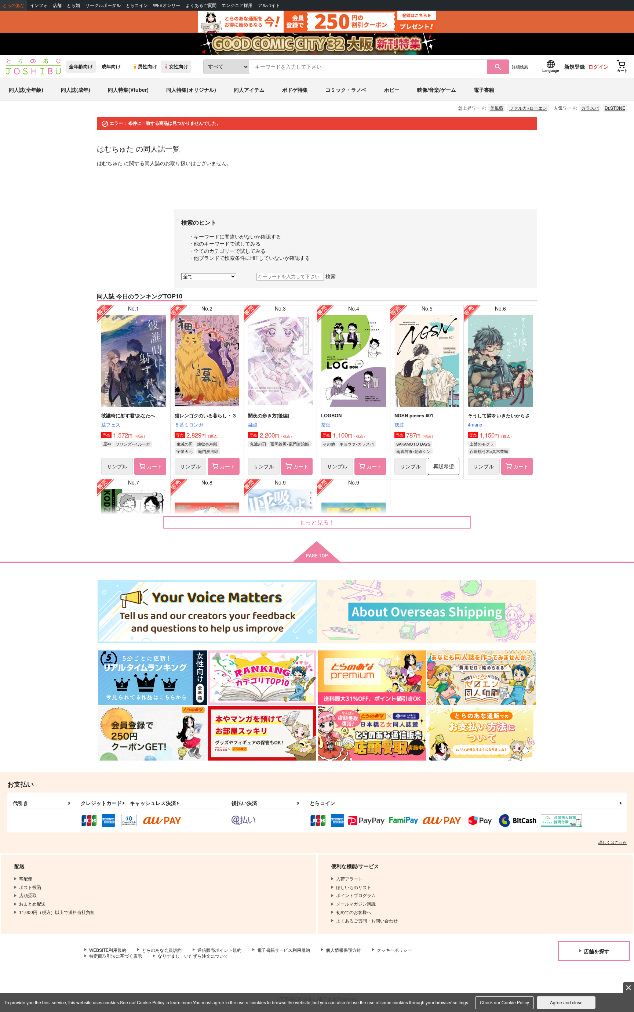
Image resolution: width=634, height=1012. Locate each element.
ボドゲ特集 (295, 89)
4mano (475, 424)
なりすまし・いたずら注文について (193, 956)
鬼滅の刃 (184, 444)
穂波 (399, 424)
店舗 (57, 5)
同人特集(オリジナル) (191, 89)
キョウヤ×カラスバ (356, 444)
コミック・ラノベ (346, 89)
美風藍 (496, 108)
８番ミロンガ (189, 424)
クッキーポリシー (394, 950)
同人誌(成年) (75, 89)
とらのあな (14, 5)
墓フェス (110, 424)
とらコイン (137, 5)
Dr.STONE (615, 108)
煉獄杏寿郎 (207, 444)
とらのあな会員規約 (162, 950)
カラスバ (590, 108)
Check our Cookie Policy (504, 1002)
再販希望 (443, 466)
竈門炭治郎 (208, 451)
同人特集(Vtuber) (128, 89)
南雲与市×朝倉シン (413, 451)
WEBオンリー (166, 5)
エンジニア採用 (237, 5)
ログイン (598, 66)
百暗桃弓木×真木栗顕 (489, 451)
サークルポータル (103, 5)
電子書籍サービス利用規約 (283, 950)
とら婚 (73, 5)
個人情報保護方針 (343, 950)
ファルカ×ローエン (528, 108)
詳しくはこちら (612, 842)
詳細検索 (520, 66)
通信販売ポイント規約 (219, 950)
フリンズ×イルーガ (133, 444)
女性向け (178, 66)
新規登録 (574, 66)
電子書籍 (484, 89)
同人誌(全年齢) (26, 89)
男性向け (147, 66)
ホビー (392, 89)
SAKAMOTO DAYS (413, 444)
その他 (329, 444)
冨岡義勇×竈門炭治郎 (289, 444)
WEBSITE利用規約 (107, 950)
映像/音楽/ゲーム (436, 89)
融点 (253, 424)
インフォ (39, 5)
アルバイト (269, 5)
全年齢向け (81, 66)
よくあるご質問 (201, 5)
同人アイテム (249, 89)
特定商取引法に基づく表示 (115, 956)
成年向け (111, 66)
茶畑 (326, 424)
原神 (107, 444)
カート (154, 466)
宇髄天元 (184, 451)
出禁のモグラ (482, 444)
